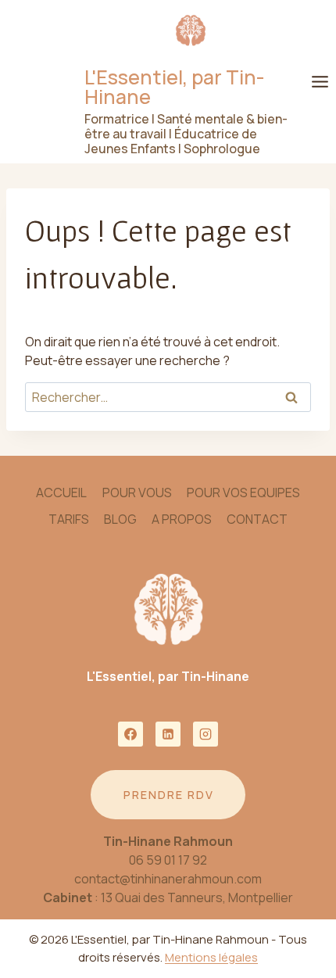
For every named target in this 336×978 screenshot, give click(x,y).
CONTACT (257, 519)
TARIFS (68, 519)
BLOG (120, 519)
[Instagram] (205, 734)
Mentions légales (211, 957)
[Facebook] (130, 734)
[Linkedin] (168, 734)
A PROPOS (182, 519)
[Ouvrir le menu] (319, 81)
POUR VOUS (137, 492)
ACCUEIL (61, 492)
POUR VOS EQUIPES (243, 492)
